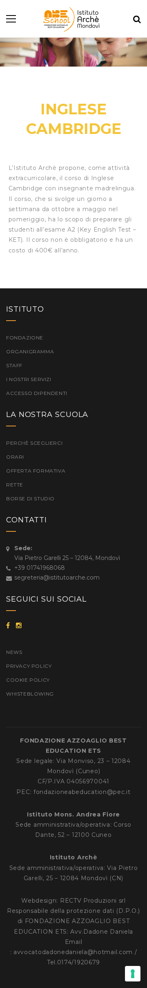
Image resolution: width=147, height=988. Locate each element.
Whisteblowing (30, 694)
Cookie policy (28, 680)
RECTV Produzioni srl (93, 900)
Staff (14, 365)
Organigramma (30, 351)
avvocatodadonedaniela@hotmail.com (73, 952)
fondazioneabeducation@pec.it (82, 792)
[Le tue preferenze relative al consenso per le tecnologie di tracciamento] (132, 973)
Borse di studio (30, 498)
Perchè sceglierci (34, 443)
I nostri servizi (28, 379)
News (14, 652)
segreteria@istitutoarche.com (57, 577)
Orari (15, 457)
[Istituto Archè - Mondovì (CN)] (74, 18)
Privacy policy (28, 666)
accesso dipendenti (36, 393)
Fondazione (24, 338)
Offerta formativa (35, 471)
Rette (14, 485)
